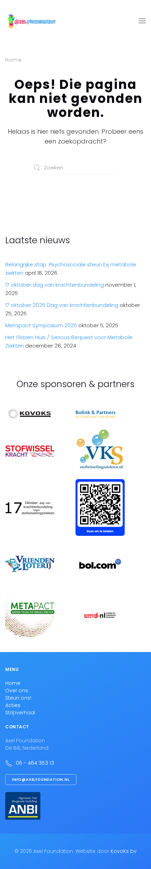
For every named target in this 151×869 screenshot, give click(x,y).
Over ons (16, 690)
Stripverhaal (20, 712)
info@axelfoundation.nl (41, 779)
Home (12, 683)
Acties (12, 705)
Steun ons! (18, 697)
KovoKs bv (124, 851)
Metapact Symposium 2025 (41, 325)
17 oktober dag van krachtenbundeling (54, 284)
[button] (142, 21)
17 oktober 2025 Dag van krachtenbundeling (61, 305)
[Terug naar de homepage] (31, 21)
